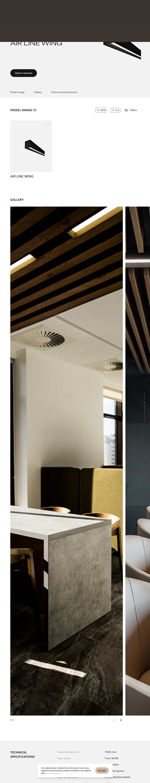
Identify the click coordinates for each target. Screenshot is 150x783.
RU (106, 7)
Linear (66, 20)
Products (14, 7)
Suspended (54, 20)
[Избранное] (48, 124)
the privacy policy (53, 773)
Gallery (38, 92)
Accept (102, 770)
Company (39, 7)
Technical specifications (64, 92)
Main (12, 20)
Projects (26, 7)
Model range (17, 92)
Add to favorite (23, 73)
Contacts (52, 7)
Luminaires (40, 20)
